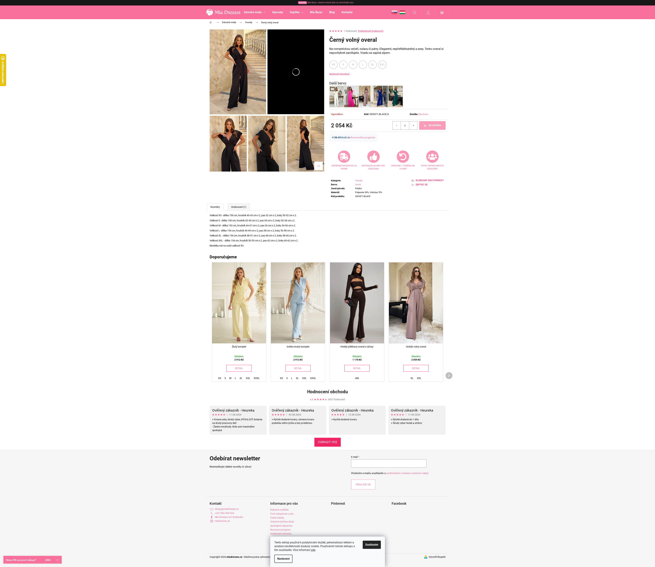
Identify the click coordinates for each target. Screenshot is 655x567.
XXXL (257, 378)
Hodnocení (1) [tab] (238, 207)
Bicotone (423, 114)
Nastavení (283, 558)
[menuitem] (254, 12)
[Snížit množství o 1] (397, 125)
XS (333, 64)
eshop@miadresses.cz (227, 509)
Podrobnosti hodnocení (370, 31)
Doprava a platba (279, 509)
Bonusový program (280, 529)
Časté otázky (277, 517)
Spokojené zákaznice (281, 525)
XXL (382, 64)
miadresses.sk (222, 521)
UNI (357, 378)
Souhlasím (371, 544)
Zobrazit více (327, 442)
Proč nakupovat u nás (282, 513)
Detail (239, 368)
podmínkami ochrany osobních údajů (407, 473)
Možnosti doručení (339, 74)
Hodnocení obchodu (327, 391)
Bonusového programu (363, 137)
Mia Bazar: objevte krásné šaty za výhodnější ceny (326, 2)
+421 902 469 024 (224, 513)
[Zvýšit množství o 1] (413, 125)
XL (372, 64)
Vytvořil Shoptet (437, 557)
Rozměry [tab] (215, 207)
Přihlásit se (363, 484)
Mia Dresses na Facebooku (229, 517)
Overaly (358, 180)
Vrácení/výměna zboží (282, 521)
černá (358, 184)
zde (313, 550)
